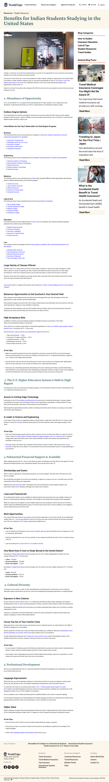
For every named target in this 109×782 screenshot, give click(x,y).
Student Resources (21, 13)
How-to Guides (85, 38)
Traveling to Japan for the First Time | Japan (89, 140)
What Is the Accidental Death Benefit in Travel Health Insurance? (89, 190)
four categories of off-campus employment (23, 521)
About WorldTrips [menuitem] (97, 756)
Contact (84, 4)
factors (34, 222)
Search (102, 5)
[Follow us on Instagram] (9, 767)
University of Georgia (13, 229)
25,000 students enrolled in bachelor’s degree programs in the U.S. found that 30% (40, 436)
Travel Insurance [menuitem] (45, 756)
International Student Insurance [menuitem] (47, 766)
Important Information (11, 778)
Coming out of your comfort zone (36, 636)
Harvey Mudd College (13, 204)
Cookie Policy (34, 778)
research (19, 422)
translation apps (32, 732)
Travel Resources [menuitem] (71, 759)
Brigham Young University (14, 227)
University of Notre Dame (14, 146)
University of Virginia (13, 144)
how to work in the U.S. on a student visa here (29, 543)
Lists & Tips (83, 45)
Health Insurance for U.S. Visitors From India (61, 746)
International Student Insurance (80, 743)
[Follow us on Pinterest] (13, 767)
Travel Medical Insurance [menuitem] (48, 759)
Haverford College (12, 210)
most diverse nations (18, 602)
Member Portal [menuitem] (70, 762)
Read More (84, 111)
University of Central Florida (15, 233)
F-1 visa (15, 519)
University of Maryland (14, 231)
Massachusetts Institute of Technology (19, 163)
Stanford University (13, 165)
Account (93, 4)
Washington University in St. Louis (17, 142)
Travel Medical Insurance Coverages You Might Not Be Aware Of (91, 89)
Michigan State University (14, 250)
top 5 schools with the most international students (26, 332)
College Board (16, 554)
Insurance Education (88, 42)
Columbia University (13, 192)
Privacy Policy (24, 778)
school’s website (35, 531)
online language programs (17, 732)
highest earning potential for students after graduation (51, 157)
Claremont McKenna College (15, 206)
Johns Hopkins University (14, 186)
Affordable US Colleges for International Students (47, 743)
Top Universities (17, 485)
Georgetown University (14, 148)
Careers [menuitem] (93, 759)
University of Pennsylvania (15, 140)
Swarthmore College (13, 213)
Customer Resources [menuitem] (72, 756)
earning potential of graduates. (44, 201)
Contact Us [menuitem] (94, 762)
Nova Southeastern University (16, 252)
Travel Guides (84, 52)
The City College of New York (16, 258)
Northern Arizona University (15, 254)
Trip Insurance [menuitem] (44, 762)
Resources (8, 13)
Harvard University (12, 169)
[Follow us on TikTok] (16, 767)
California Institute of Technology (17, 161)
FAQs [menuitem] (66, 765)
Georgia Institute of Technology (16, 167)
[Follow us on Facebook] (5, 767)
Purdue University (12, 235)
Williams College (12, 208)
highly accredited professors (29, 400)
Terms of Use (45, 778)
